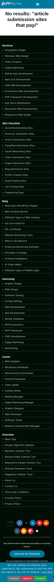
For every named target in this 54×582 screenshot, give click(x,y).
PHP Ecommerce (13, 324)
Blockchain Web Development (20, 108)
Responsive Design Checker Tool (22, 462)
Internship (8, 279)
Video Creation (12, 61)
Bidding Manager (13, 396)
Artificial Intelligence (15, 258)
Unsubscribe (18, 561)
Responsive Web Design (17, 114)
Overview (8, 434)
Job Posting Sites (14, 186)
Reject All (27, 578)
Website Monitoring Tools (18, 235)
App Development (14, 312)
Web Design (11, 289)
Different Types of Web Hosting (21, 217)
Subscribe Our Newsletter (27, 554)
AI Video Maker (13, 264)
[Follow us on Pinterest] (39, 523)
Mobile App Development (18, 73)
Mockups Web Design (16, 55)
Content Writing (13, 301)
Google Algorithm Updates (19, 445)
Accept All (40, 578)
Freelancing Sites (13, 192)
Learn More (47, 572)
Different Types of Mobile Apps (21, 270)
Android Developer (14, 378)
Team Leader (11, 384)
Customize (14, 578)
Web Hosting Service (16, 211)
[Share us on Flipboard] (30, 531)
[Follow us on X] (26, 523)
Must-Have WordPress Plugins (21, 205)
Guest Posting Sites (15, 180)
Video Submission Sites (17, 157)
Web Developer (13, 414)
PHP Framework (13, 330)
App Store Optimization (17, 102)
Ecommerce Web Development (21, 91)
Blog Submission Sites (16, 169)
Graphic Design (13, 283)
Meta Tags (10, 439)
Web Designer (12, 361)
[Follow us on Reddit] (46, 523)
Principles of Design (15, 252)
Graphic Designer (14, 408)
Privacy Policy (12, 503)
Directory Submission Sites (19, 133)
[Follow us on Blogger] (24, 531)
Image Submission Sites (17, 163)
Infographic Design (14, 50)
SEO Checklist (11, 123)
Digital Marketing (14, 67)
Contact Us (10, 486)
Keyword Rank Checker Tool (20, 456)
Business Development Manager (22, 425)
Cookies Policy (12, 497)
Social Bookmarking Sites (18, 127)
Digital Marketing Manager (19, 402)
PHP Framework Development (21, 97)
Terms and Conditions (16, 492)
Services (7, 45)
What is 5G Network (15, 240)
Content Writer (12, 390)
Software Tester (13, 420)
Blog (5, 201)
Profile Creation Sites (16, 174)
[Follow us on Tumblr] (17, 531)
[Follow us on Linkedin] (33, 523)
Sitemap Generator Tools (18, 468)
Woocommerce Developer (18, 373)
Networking (11, 348)
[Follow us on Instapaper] (37, 531)
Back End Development (17, 79)
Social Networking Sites (17, 151)
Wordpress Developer (16, 367)
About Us (9, 480)
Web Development (14, 307)
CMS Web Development (17, 85)
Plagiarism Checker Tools (18, 474)
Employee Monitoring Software (21, 246)
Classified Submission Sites (19, 145)
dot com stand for (14, 223)
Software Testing (13, 295)
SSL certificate (12, 229)
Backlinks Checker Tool (17, 450)
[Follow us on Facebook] (20, 523)
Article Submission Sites (17, 139)
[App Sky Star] (11, 4)
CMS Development (14, 336)
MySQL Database (14, 318)
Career (6, 356)
